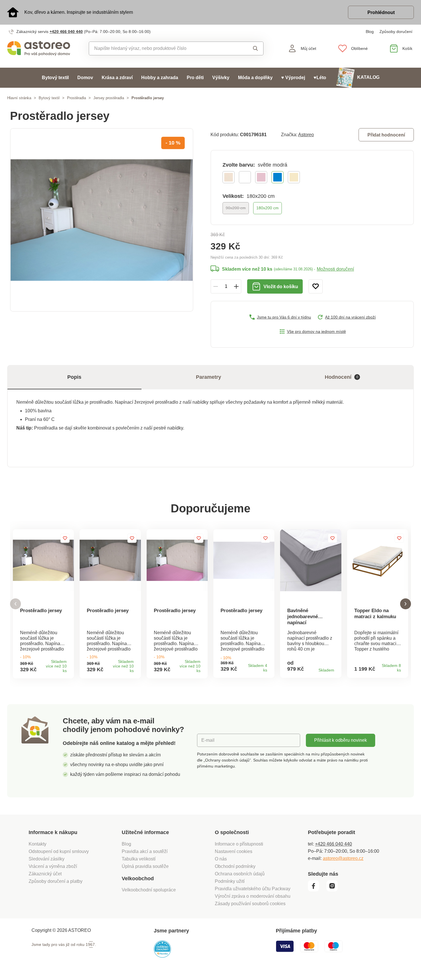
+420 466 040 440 (66, 31)
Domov (85, 77)
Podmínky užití (230, 881)
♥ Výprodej (293, 77)
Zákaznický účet (45, 873)
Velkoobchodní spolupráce (149, 889)
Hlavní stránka (19, 98)
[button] (15, 604)
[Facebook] (316, 890)
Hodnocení (341, 377)
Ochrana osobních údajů (240, 873)
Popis (74, 377)
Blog (370, 31)
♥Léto (320, 77)
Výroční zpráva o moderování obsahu (252, 896)
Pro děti (195, 77)
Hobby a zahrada (159, 77)
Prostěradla (76, 98)
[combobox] (163, 48)
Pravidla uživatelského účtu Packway (252, 888)
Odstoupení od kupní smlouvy (59, 851)
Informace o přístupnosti (239, 844)
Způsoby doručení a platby (55, 881)
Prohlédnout (381, 12)
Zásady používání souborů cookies (250, 903)
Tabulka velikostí (139, 858)
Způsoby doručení (395, 31)
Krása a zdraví (117, 77)
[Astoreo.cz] (38, 48)
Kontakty (37, 844)
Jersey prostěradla (108, 98)
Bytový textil (55, 77)
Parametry (208, 377)
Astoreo (306, 134)
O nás (221, 858)
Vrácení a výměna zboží (53, 866)
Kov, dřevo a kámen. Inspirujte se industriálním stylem (78, 12)
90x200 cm (236, 208)
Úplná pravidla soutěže (145, 866)
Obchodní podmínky (235, 866)
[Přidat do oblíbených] (315, 286)
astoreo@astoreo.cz (343, 858)
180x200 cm (267, 208)
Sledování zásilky (46, 858)
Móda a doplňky (255, 77)
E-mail (208, 740)
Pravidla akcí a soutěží (145, 851)
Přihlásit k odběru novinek (340, 740)
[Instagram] (334, 890)
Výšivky (220, 77)
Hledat (250, 48)
